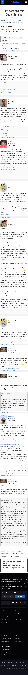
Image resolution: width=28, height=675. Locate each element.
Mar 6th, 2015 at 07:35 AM (7, 180)
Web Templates (5, 649)
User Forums (18, 638)
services (20, 583)
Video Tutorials (18, 633)
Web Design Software (6, 665)
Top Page (4, 662)
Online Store (23, 662)
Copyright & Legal (23, 665)
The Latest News (5, 616)
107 (9, 48)
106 (6, 48)
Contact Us (4, 622)
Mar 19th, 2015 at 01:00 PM (7, 315)
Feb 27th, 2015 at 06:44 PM (8, 50)
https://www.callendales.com (7, 473)
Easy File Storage (5, 635)
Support (17, 630)
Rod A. (10, 141)
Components (4, 657)
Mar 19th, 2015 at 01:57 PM (7, 344)
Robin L (10, 348)
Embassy (17, 635)
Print (11, 37)
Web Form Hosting (6, 638)
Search (5, 37)
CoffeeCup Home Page (13, 662)
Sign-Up (20, 596)
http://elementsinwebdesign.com (8, 312)
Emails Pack (18, 614)
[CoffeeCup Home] (14, 2)
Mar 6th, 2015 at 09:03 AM (7, 217)
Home (2, 20)
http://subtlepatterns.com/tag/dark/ (10, 444)
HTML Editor (4, 581)
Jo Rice (10, 221)
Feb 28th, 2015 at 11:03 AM (7, 96)
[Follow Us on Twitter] (13, 603)
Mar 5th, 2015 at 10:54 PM (7, 137)
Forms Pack (18, 616)
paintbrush (11, 416)
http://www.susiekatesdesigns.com (8, 89)
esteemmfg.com (4, 214)
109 (15, 48)
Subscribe (19, 37)
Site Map (8, 668)
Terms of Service (14, 672)
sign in (6, 29)
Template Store (5, 646)
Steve (10, 100)
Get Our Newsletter (6, 619)
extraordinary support (15, 586)
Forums (7, 20)
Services (3, 627)
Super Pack (18, 619)
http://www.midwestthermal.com (9, 368)
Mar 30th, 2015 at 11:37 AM (7, 412)
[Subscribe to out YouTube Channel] (20, 603)
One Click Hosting (5, 633)
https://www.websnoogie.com (13, 167)
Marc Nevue (11, 184)
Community (18, 627)
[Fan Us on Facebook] (17, 603)
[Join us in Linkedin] (24, 603)
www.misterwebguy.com (6, 130)
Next (17, 48)
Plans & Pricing (5, 641)
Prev (3, 48)
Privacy (3, 668)
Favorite (5, 40)
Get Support (14, 665)
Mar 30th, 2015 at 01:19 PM (7, 475)
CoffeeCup (4, 611)
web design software (10, 583)
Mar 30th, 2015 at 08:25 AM (8, 370)
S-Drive (3, 630)
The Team (4, 614)
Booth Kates (12, 55)
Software (17, 611)
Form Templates (5, 655)
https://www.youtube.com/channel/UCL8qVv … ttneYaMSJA (14, 135)
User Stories (18, 641)
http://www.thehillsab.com (6, 92)
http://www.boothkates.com (7, 88)
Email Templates (5, 652)
